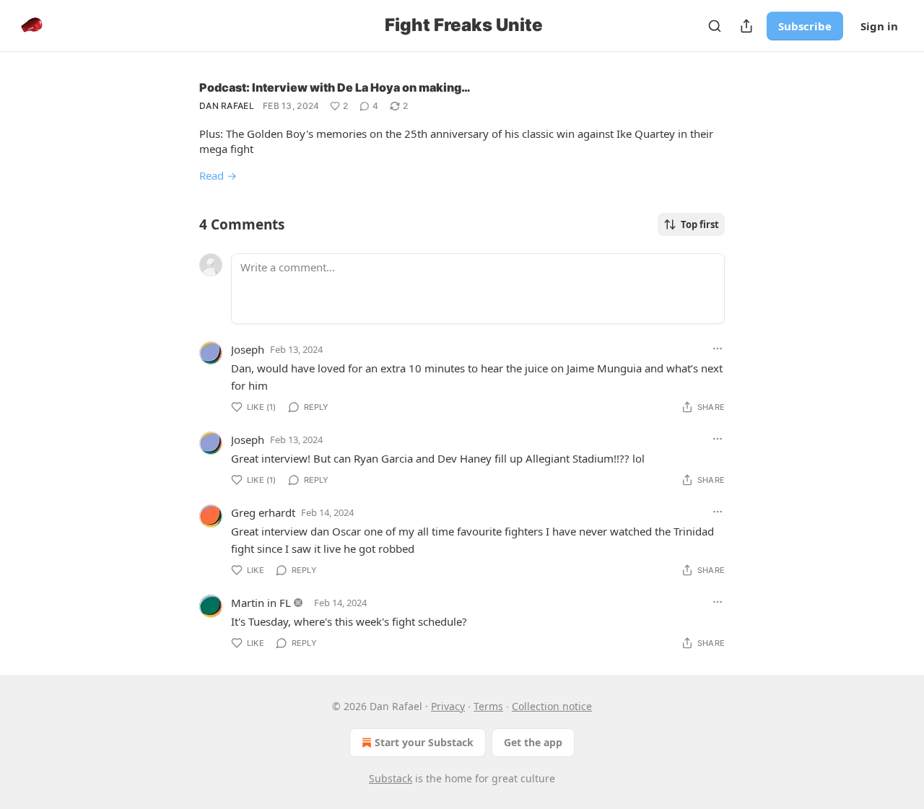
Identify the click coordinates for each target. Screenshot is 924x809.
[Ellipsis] (717, 348)
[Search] (714, 26)
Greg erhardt (263, 512)
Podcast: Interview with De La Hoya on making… (335, 87)
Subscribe (805, 26)
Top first (700, 224)
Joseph (247, 349)
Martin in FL (261, 602)
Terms (488, 706)
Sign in (879, 26)
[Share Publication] (746, 26)
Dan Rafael (226, 105)
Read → (218, 175)
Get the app (533, 742)
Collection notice (552, 706)
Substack (390, 778)
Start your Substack (424, 742)
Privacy (448, 706)
